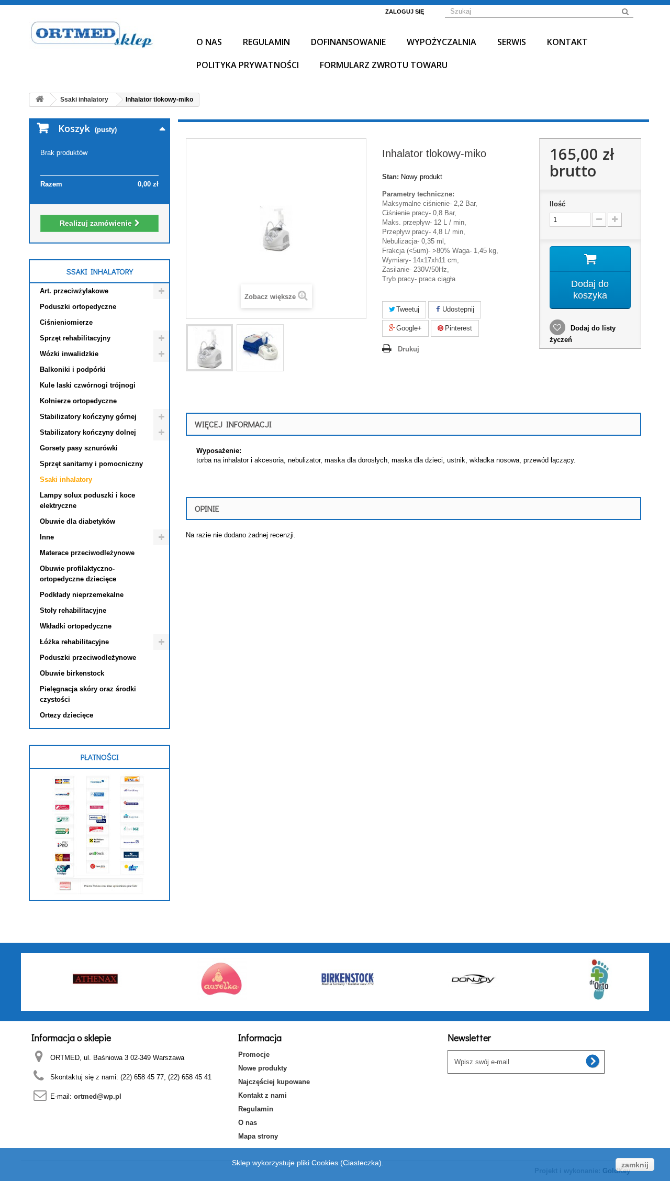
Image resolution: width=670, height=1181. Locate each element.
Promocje (254, 1054)
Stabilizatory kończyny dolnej (88, 432)
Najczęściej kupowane (274, 1082)
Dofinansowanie (348, 42)
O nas (209, 42)
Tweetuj (406, 309)
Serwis (511, 42)
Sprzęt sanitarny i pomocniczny (91, 464)
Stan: (390, 177)
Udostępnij (457, 309)
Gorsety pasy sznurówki (79, 448)
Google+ (408, 328)
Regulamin (266, 42)
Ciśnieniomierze (66, 322)
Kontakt (567, 42)
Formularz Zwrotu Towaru (384, 65)
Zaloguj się (404, 11)
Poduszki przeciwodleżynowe (88, 657)
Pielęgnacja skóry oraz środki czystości (88, 694)
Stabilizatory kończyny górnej (88, 417)
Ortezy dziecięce (66, 715)
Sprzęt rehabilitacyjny (75, 338)
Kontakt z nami (262, 1095)
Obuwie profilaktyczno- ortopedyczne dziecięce (78, 574)
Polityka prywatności (247, 65)
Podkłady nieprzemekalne (82, 595)
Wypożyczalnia (441, 42)
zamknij (635, 1165)
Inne (47, 537)
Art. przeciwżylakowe (74, 291)
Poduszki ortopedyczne (78, 307)
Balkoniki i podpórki (73, 369)
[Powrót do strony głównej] (40, 99)
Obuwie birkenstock (72, 673)
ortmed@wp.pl (97, 1096)
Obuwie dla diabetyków (77, 521)
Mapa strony (258, 1136)
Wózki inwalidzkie (69, 354)
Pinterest (457, 328)
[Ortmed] (99, 33)
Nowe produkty (262, 1068)
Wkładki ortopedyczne (75, 626)
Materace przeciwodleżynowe (87, 553)
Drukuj (408, 349)
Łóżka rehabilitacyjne (74, 642)
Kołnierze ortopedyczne (78, 401)
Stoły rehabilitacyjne (73, 610)
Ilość (557, 204)
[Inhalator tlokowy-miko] (209, 348)
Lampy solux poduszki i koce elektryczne (87, 500)
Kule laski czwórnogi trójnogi (88, 385)
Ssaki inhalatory (66, 479)
